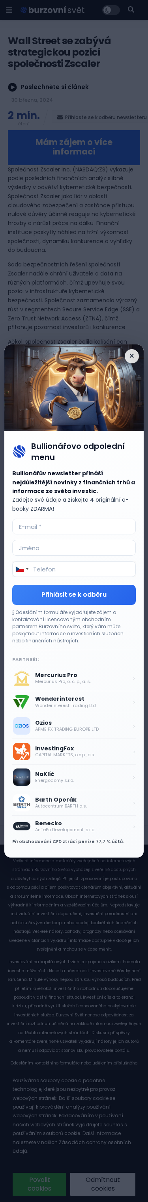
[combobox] (22, 569)
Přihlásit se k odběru (74, 594)
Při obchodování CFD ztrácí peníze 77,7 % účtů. (68, 841)
